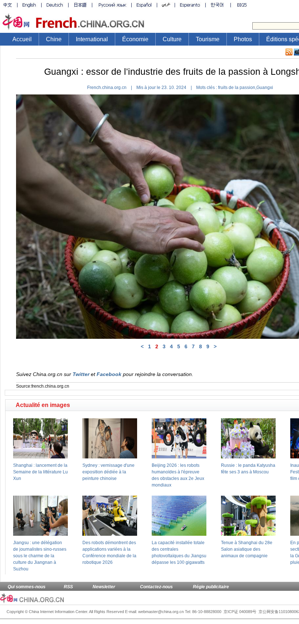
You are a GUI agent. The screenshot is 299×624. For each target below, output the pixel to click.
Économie (135, 39)
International (92, 39)
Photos (243, 39)
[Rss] (289, 52)
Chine (54, 39)
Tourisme (208, 39)
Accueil (22, 39)
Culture (172, 39)
